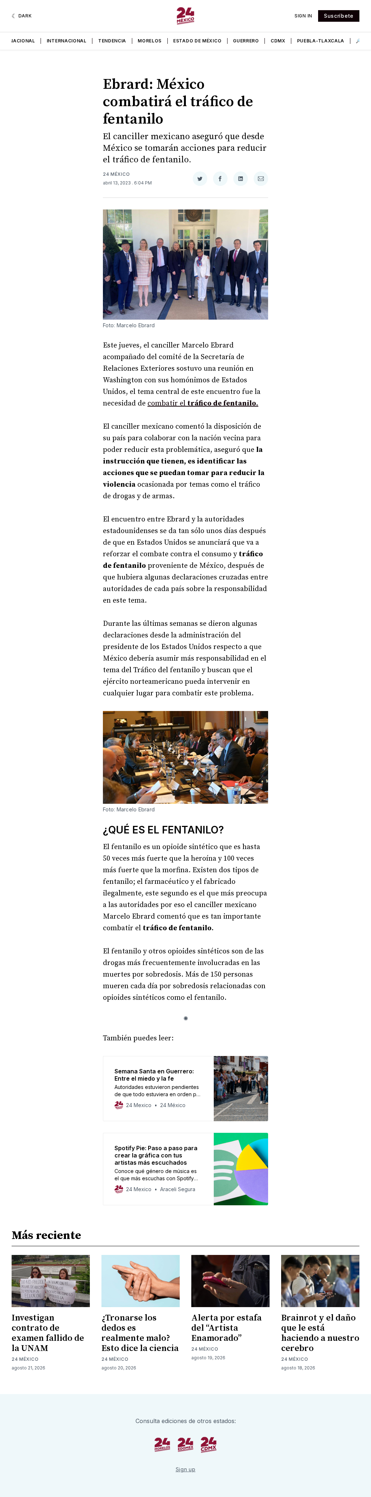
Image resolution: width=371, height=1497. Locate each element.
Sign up (186, 1469)
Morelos (150, 40)
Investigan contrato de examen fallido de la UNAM (48, 1333)
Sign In (303, 15)
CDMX (278, 40)
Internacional (67, 40)
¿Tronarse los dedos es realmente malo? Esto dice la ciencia (140, 1333)
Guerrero (246, 40)
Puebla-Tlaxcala (321, 40)
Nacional (22, 40)
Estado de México (197, 40)
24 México (116, 174)
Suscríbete (339, 16)
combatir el (202, 403)
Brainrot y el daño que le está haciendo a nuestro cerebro (320, 1333)
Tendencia (112, 40)
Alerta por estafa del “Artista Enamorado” (226, 1328)
